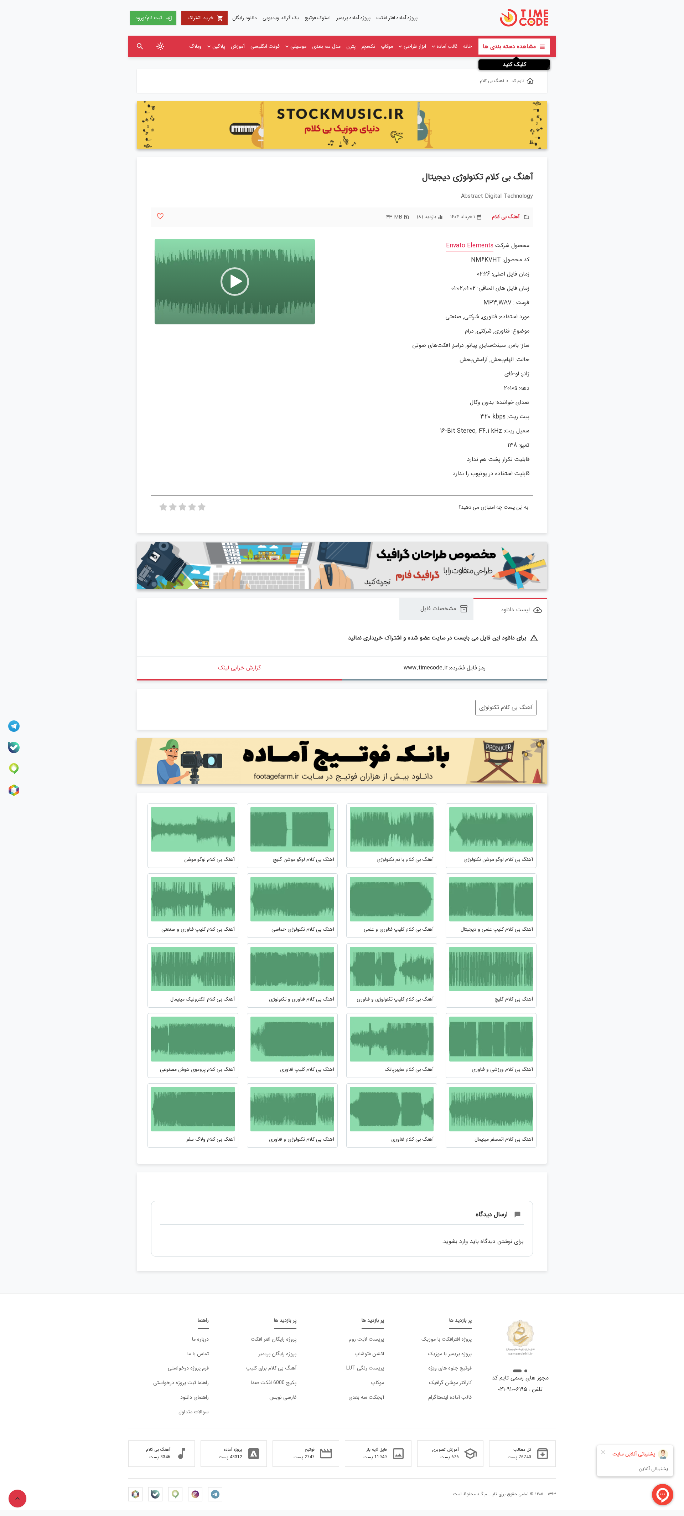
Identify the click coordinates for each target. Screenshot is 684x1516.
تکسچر (368, 46)
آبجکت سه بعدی (366, 1397)
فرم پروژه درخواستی (188, 1368)
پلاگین (218, 46)
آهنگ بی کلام (505, 217)
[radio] (202, 509)
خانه (467, 46)
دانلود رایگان (244, 18)
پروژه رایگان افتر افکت (273, 1339)
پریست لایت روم (366, 1339)
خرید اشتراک (205, 18)
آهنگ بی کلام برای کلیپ (271, 1368)
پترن (351, 46)
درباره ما (200, 1339)
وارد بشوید (455, 1241)
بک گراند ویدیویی (281, 18)
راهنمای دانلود (194, 1397)
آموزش (238, 46)
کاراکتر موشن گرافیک (450, 1383)
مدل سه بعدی (326, 46)
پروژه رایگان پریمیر (277, 1354)
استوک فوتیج (318, 18)
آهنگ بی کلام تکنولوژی (506, 707)
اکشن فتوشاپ (369, 1354)
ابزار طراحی (415, 46)
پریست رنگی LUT (365, 1368)
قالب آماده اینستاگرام (450, 1397)
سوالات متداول (193, 1412)
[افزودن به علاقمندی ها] (160, 216)
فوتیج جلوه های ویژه (450, 1368)
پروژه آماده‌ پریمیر (353, 18)
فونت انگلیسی (265, 46)
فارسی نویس (282, 1397)
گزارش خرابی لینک (239, 667)
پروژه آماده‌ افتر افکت (397, 18)
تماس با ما (198, 1354)
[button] (235, 281)
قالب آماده (447, 46)
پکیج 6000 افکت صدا (273, 1383)
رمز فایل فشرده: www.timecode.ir (445, 667)
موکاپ (387, 46)
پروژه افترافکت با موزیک (446, 1339)
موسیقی (298, 46)
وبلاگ (195, 46)
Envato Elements (469, 246)
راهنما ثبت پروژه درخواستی (181, 1383)
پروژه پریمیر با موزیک (450, 1354)
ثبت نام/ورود (153, 18)
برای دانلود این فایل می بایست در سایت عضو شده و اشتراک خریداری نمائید (443, 638)
